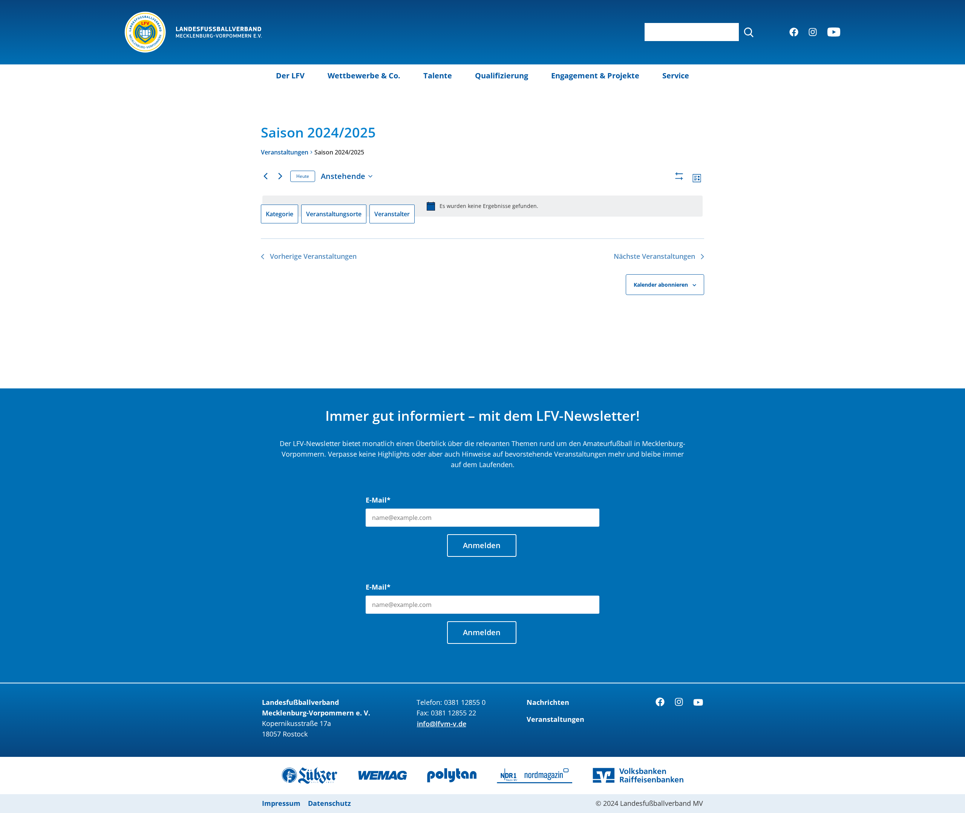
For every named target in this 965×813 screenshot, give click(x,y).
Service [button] (675, 75)
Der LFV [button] (290, 75)
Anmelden (482, 545)
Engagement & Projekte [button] (595, 75)
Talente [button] (437, 75)
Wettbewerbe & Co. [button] (364, 75)
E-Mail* (378, 499)
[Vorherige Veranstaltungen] (265, 176)
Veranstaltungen (284, 152)
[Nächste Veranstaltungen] (280, 176)
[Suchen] (749, 32)
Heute (302, 176)
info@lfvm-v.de (441, 723)
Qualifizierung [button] (501, 75)
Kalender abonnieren (661, 284)
